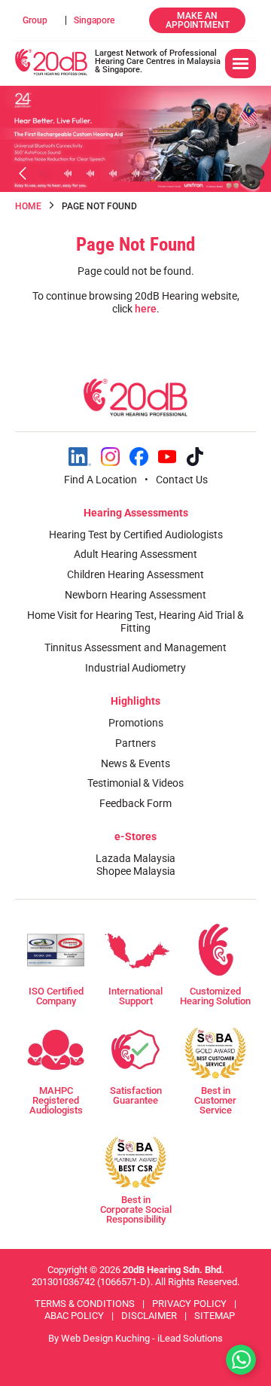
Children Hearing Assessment (135, 574)
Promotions (135, 723)
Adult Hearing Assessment (135, 554)
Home (28, 206)
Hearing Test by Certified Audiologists (136, 535)
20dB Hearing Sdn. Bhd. (173, 1269)
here (146, 309)
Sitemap (214, 1315)
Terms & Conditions (85, 1303)
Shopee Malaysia (135, 871)
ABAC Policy (74, 1315)
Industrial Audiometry (135, 668)
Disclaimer (149, 1315)
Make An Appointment (198, 20)
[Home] (51, 62)
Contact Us (182, 480)
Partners (135, 743)
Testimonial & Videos (135, 783)
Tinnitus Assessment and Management (135, 647)
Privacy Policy (189, 1303)
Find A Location (100, 480)
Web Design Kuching (105, 1338)
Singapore (94, 20)
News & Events (135, 763)
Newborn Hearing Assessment (135, 595)
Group (35, 20)
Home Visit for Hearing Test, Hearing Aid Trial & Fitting (135, 621)
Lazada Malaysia (135, 858)
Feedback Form (135, 803)
